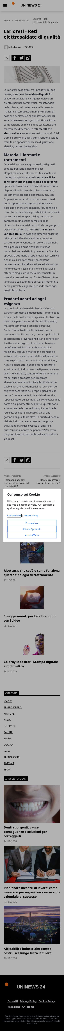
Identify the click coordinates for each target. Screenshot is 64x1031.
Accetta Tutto (32, 535)
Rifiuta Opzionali (32, 529)
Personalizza (32, 523)
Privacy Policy (31, 515)
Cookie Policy (14, 515)
